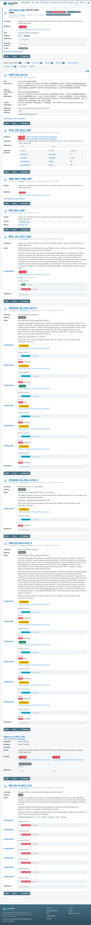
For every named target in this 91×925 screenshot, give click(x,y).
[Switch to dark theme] (88, 2)
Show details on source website (14, 118)
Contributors (51, 916)
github (22, 181)
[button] (85, 2)
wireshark (23, 154)
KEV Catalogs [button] (44, 2)
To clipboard (24, 56)
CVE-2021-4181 (9, 345)
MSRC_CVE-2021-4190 (20, 236)
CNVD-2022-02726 (18, 74)
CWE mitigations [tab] (73, 63)
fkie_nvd (22, 132)
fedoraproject (25, 161)
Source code (74, 913)
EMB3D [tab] (31, 66)
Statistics (71, 2)
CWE (37, 2)
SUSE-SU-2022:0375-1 (20, 543)
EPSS (68, 12)
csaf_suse (23, 545)
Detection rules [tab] (10, 66)
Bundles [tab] (48, 63)
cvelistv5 (22, 15)
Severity (7, 26)
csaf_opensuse (24, 310)
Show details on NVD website (13, 51)
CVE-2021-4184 (9, 405)
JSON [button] (7, 56)
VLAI (48, 12)
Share (14, 56)
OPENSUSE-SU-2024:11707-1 (23, 480)
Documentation (52, 911)
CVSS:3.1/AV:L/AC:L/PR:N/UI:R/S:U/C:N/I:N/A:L (34, 388)
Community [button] (54, 2)
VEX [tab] (27, 63)
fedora (51, 161)
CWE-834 (20, 277)
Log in (77, 4)
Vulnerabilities (25, 2)
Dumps (49, 919)
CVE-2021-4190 (17, 10)
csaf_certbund (24, 788)
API (48, 913)
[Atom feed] (86, 71)
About (82, 2)
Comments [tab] (37, 63)
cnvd (21, 77)
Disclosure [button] (63, 2)
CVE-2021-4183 (9, 385)
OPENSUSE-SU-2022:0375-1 (23, 308)
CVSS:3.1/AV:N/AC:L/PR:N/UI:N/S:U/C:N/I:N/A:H (34, 29)
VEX (33, 2)
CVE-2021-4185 (9, 425)
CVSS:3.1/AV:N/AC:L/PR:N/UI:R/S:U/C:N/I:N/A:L (34, 348)
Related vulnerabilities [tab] (12, 63)
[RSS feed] (88, 71)
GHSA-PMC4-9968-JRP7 (20, 179)
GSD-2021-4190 (17, 210)
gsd (21, 212)
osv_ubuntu (21, 739)
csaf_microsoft (24, 239)
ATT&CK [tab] (22, 66)
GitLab (20, 36)
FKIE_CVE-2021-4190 (20, 130)
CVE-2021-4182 (9, 365)
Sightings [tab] (60, 63)
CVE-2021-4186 (9, 867)
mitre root (27, 36)
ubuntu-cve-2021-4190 (14, 737)
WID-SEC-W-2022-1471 (20, 785)
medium (21, 766)
